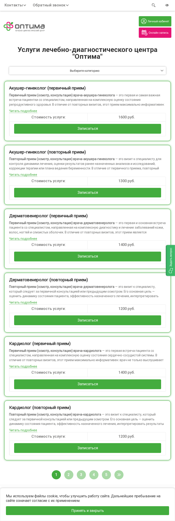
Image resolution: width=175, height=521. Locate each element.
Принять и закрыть (87, 510)
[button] (170, 260)
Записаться (87, 128)
